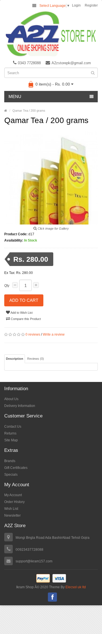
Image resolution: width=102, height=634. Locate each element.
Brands (9, 461)
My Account (13, 495)
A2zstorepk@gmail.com (71, 63)
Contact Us (12, 427)
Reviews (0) (35, 358)
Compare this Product (25, 319)
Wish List (11, 509)
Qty (6, 286)
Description (14, 358)
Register (91, 5)
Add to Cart (23, 300)
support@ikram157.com (34, 561)
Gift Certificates (15, 468)
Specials (11, 475)
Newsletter (12, 515)
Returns (10, 433)
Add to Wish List (21, 312)
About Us (11, 399)
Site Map (11, 440)
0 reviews (33, 334)
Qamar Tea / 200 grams (28, 110)
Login (76, 5)
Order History (14, 502)
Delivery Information (19, 406)
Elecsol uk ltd (75, 587)
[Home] (5, 110)
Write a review (54, 334)
